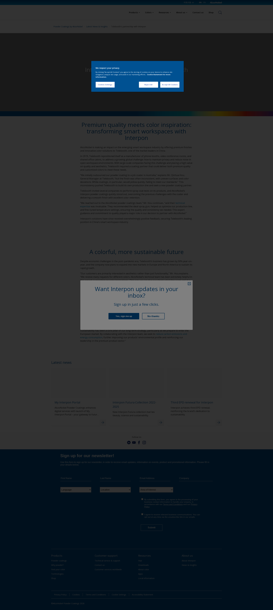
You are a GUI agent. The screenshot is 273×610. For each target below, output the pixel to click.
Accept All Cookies (170, 85)
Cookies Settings (105, 85)
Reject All (148, 85)
